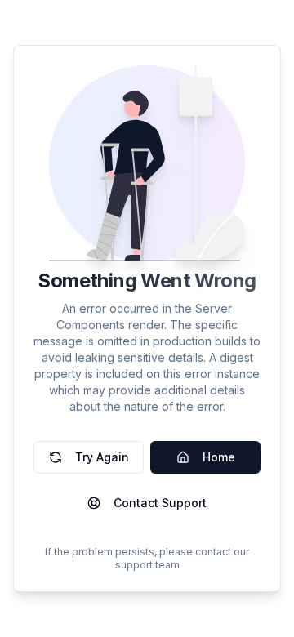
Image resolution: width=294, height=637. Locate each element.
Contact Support (160, 503)
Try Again (102, 457)
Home (219, 457)
